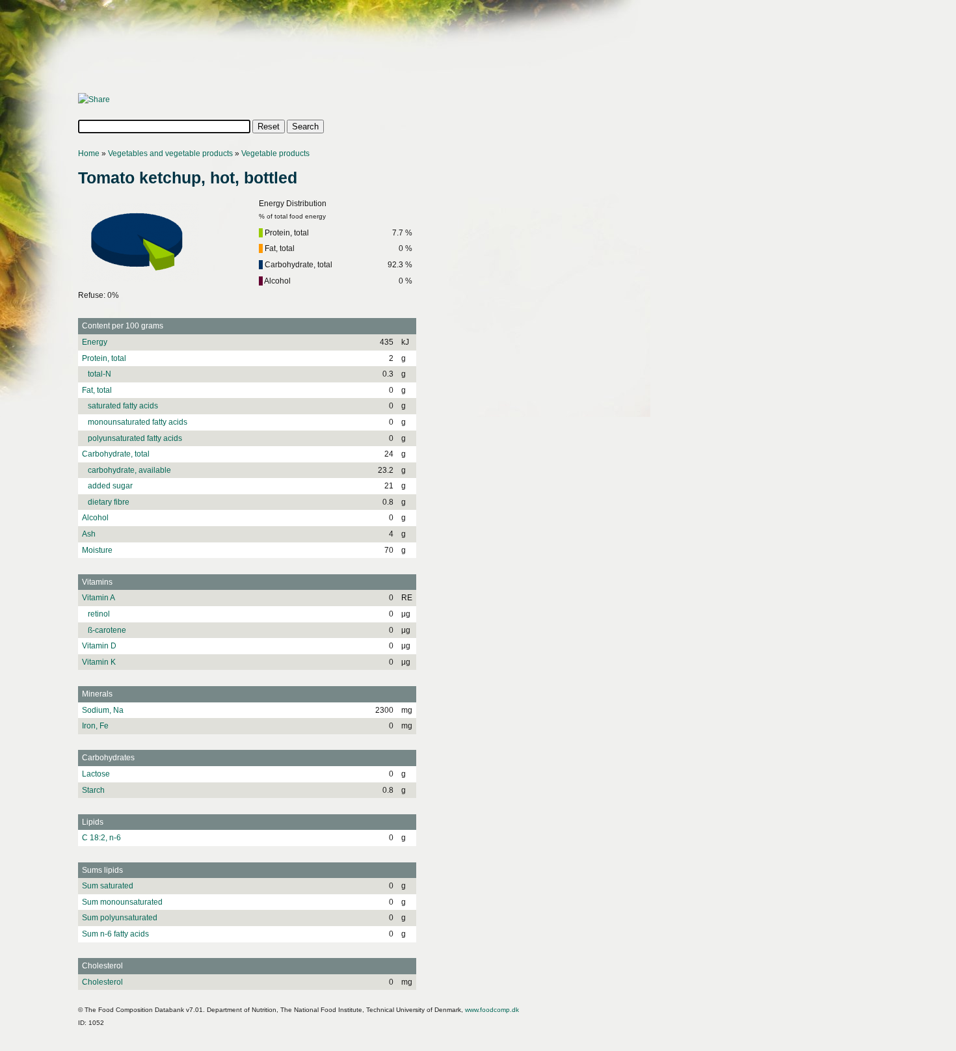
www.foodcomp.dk (492, 1009)
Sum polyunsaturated (119, 917)
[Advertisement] (314, 50)
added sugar (107, 485)
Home (89, 153)
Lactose (96, 773)
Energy (94, 342)
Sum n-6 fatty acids (115, 933)
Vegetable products (275, 153)
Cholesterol (102, 982)
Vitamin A (98, 597)
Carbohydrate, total (116, 454)
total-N (96, 374)
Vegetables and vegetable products (170, 153)
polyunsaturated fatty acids (132, 438)
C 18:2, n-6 (101, 837)
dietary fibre (105, 502)
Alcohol (95, 517)
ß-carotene (104, 630)
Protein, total (104, 358)
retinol (96, 614)
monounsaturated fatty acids (134, 422)
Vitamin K (99, 662)
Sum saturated (107, 885)
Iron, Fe (95, 725)
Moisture (97, 550)
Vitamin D (99, 645)
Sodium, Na (103, 710)
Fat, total (97, 390)
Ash (89, 534)
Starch (93, 790)
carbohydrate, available (126, 470)
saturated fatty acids (120, 405)
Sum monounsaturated (122, 902)
